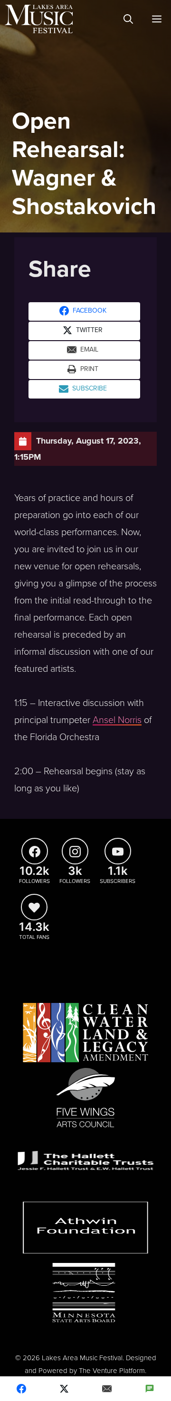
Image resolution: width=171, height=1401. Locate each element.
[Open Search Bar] (128, 19)
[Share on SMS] (149, 1388)
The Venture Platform (112, 1370)
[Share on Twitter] (64, 1388)
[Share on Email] (107, 1388)
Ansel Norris (117, 720)
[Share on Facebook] (21, 1388)
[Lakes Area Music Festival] (39, 19)
